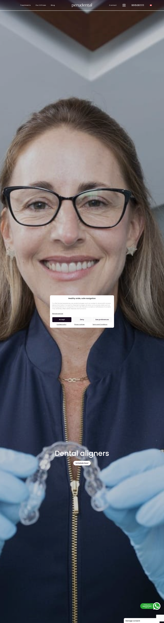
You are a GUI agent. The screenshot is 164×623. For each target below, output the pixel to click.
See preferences (102, 319)
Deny (82, 319)
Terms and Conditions (99, 324)
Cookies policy (61, 324)
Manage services (57, 314)
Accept (62, 319)
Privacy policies (79, 324)
